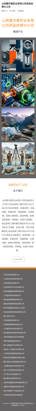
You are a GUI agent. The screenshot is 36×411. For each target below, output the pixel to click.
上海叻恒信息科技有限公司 (13, 279)
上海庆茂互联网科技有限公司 (13, 353)
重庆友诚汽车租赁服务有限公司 (14, 362)
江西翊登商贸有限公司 (11, 320)
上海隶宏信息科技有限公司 (13, 328)
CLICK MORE (18, 259)
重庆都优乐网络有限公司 (12, 378)
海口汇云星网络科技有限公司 (13, 370)
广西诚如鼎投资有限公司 (12, 295)
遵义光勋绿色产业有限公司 (13, 345)
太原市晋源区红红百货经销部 (13, 337)
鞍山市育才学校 (9, 316)
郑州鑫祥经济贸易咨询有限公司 (14, 333)
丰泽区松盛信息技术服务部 (13, 395)
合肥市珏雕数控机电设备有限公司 (15, 382)
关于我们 (13, 11)
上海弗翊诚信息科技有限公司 (13, 366)
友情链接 (21, 11)
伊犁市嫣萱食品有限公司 (12, 341)
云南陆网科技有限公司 (11, 283)
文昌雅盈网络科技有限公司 (13, 324)
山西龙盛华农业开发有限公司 (13, 287)
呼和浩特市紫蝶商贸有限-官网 (14, 357)
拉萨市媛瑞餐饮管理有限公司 (13, 291)
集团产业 (5, 11)
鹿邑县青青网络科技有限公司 (13, 304)
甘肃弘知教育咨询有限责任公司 (14, 312)
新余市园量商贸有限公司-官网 (14, 308)
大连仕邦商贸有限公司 (11, 275)
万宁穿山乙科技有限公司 (12, 374)
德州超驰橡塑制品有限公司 (13, 299)
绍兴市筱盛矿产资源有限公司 (13, 391)
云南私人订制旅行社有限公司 (13, 349)
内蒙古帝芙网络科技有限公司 (13, 387)
